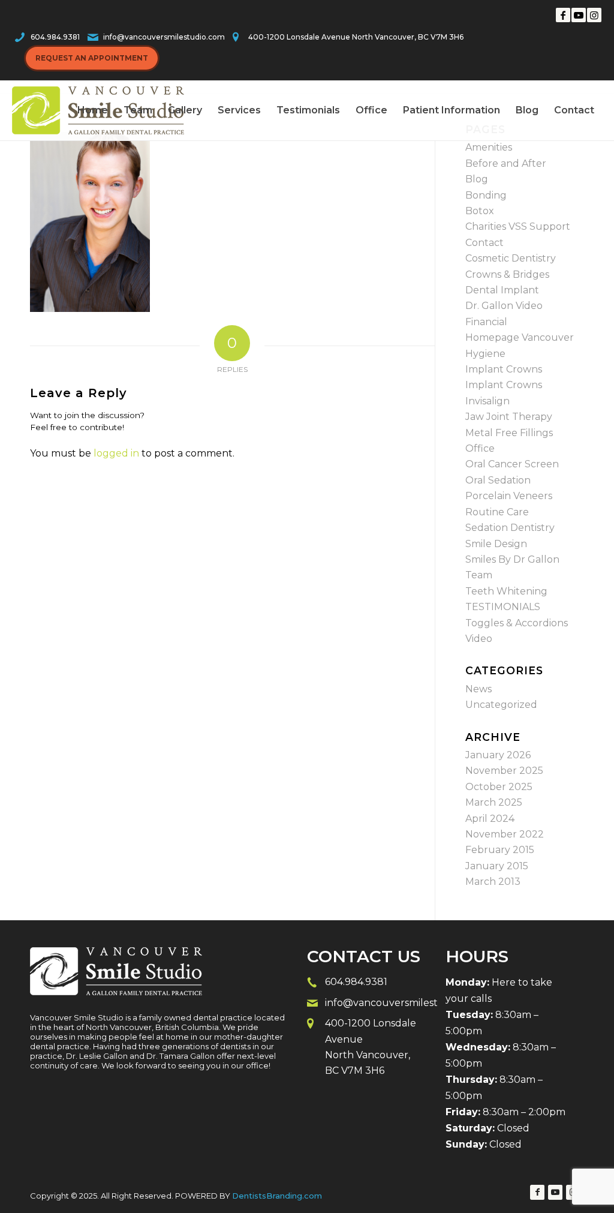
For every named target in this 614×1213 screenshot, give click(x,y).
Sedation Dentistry (510, 527)
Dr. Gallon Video (504, 305)
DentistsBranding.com (277, 1195)
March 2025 (493, 802)
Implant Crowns (503, 369)
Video (478, 638)
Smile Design (496, 544)
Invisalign (487, 401)
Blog (476, 179)
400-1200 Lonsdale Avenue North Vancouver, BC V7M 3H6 (355, 36)
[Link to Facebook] (563, 15)
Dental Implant (502, 290)
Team (478, 575)
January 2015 (496, 866)
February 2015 (499, 849)
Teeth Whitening (506, 591)
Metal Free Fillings (509, 433)
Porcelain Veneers (508, 496)
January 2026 (498, 755)
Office (480, 448)
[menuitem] (93, 110)
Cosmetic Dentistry (510, 258)
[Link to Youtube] (578, 15)
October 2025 (498, 786)
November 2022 (504, 834)
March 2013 (492, 881)
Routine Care (497, 512)
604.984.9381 (55, 36)
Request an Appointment (91, 57)
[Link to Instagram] (594, 15)
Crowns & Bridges (507, 274)
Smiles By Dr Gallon (512, 559)
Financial (486, 322)
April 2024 (489, 818)
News (478, 689)
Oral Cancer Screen (512, 464)
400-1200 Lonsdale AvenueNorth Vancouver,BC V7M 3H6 (370, 1046)
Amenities (488, 147)
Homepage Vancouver (519, 337)
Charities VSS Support (517, 226)
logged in (116, 453)
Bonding (486, 195)
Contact (484, 242)
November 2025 (504, 770)
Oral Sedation (498, 480)
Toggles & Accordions (516, 623)
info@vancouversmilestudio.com (164, 36)
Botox (479, 211)
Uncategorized (501, 704)
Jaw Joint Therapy (508, 416)
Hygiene (485, 353)
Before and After (505, 163)
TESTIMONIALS (502, 606)
